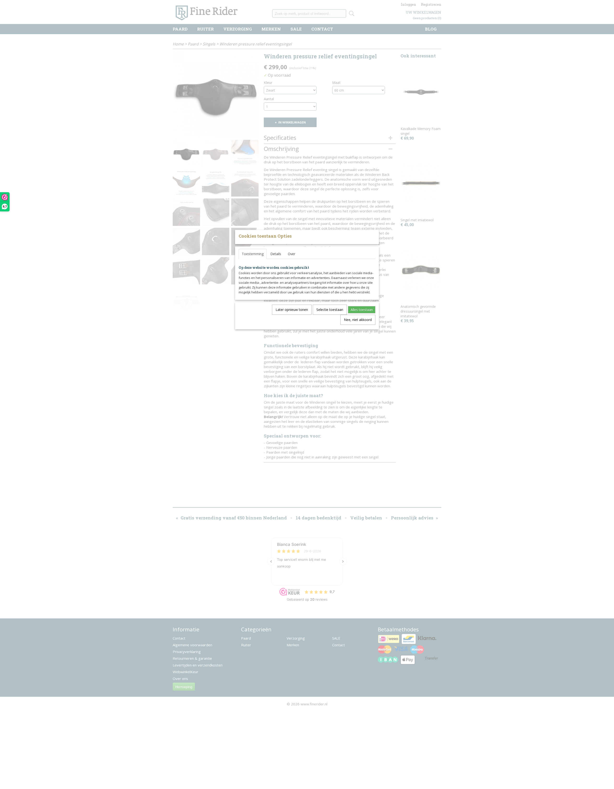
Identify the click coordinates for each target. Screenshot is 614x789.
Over (291, 254)
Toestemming (253, 254)
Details (275, 254)
